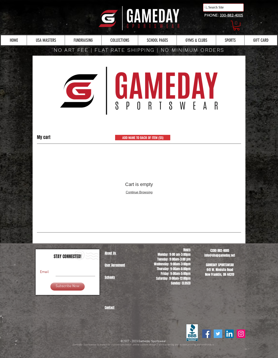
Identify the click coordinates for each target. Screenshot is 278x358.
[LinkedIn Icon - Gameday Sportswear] (229, 334)
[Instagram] (241, 334)
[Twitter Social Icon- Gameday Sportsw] (218, 334)
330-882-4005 (231, 15)
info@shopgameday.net (219, 255)
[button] (236, 25)
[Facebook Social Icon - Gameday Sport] (206, 334)
